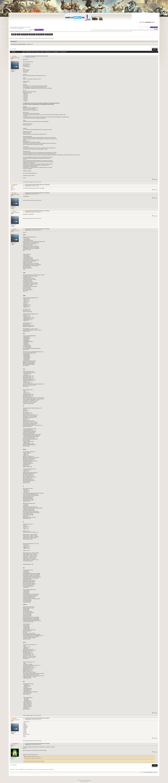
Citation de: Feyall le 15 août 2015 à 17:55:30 (30, 754)
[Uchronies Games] (12, 71)
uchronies (14, 56)
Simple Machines (88, 780)
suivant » (156, 47)
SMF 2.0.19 (79, 780)
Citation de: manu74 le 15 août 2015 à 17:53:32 (31, 756)
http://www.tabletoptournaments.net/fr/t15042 (39, 85)
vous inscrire (28, 27)
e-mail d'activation (20, 28)
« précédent (153, 47)
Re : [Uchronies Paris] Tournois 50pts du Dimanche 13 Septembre (37, 184)
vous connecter (21, 27)
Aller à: (142, 772)
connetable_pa (15, 743)
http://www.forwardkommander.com (37, 114)
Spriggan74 (14, 184)
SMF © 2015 (84, 780)
